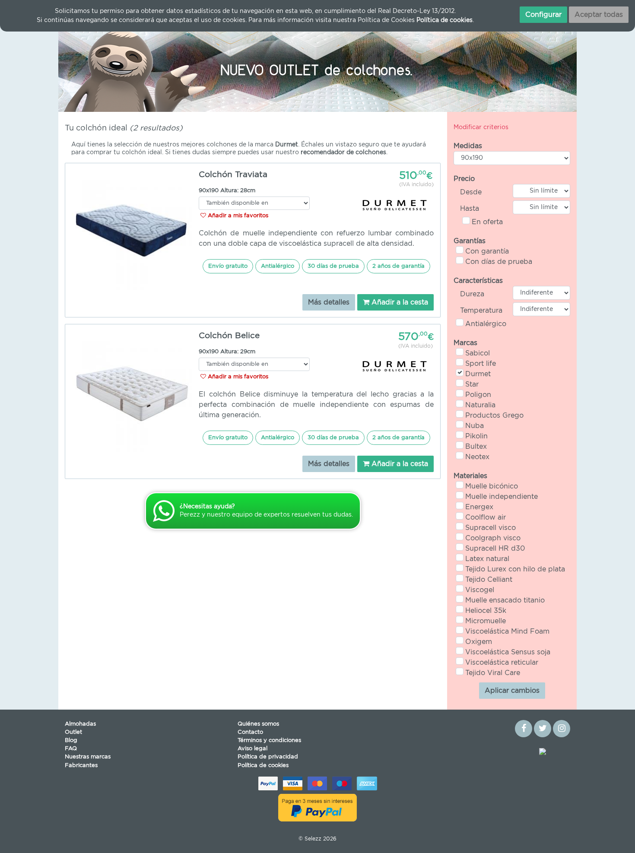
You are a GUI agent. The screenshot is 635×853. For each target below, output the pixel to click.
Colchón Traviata (233, 175)
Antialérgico (485, 323)
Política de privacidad (268, 757)
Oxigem (478, 641)
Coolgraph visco (493, 538)
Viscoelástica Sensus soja (507, 652)
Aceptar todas (599, 14)
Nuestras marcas (88, 757)
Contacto (250, 732)
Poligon (478, 394)
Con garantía (487, 251)
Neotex (477, 456)
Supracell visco (490, 527)
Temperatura (481, 310)
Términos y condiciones (269, 740)
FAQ (71, 749)
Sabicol (477, 353)
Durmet (478, 374)
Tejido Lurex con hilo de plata (515, 569)
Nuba (474, 425)
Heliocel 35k (485, 610)
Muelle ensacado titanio (505, 600)
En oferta (487, 222)
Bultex (476, 446)
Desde (471, 192)
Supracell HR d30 (495, 548)
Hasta (469, 208)
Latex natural (487, 558)
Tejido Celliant (488, 579)
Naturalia (480, 405)
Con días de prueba (498, 261)
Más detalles (328, 302)
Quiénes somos (258, 724)
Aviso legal (252, 749)
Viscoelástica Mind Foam (507, 631)
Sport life (480, 363)
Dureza (472, 294)
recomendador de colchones (343, 152)
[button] (97, 68)
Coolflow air (485, 517)
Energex (479, 507)
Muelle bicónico (491, 486)
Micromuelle (485, 621)
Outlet (73, 732)
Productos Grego (494, 415)
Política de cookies (263, 765)
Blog (71, 740)
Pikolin (476, 436)
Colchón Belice (229, 336)
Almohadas (80, 724)
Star (472, 384)
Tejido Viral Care (492, 672)
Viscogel (479, 590)
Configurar (543, 14)
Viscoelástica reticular (501, 662)
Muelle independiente (501, 496)
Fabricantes (81, 765)
